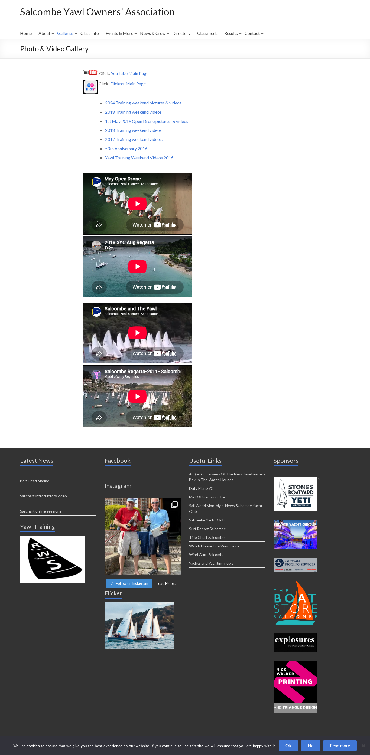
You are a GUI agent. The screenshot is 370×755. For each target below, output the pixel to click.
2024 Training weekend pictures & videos (143, 102)
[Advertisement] (52, 538)
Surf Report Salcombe (207, 528)
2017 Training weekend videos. (134, 139)
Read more (340, 745)
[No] (363, 746)
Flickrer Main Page (128, 83)
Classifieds (207, 33)
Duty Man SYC (201, 488)
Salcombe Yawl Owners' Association (97, 12)
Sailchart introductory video (43, 496)
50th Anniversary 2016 (126, 148)
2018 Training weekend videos (133, 111)
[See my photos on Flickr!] (139, 604)
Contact (252, 33)
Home (26, 33)
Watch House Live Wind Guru (214, 546)
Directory (181, 33)
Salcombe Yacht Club (207, 520)
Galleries (65, 33)
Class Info (89, 33)
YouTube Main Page (129, 73)
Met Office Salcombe (207, 497)
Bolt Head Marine (34, 480)
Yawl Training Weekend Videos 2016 (139, 157)
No (311, 745)
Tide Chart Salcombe (207, 537)
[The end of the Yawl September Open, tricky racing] (143, 536)
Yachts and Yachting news (211, 563)
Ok (288, 745)
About (44, 33)
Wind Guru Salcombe (207, 554)
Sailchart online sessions (40, 511)
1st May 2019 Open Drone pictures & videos (146, 121)
